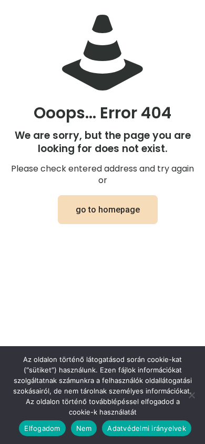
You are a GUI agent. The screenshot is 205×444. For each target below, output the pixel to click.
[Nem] (192, 395)
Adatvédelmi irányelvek (146, 428)
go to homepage (108, 210)
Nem (84, 428)
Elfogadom (42, 428)
